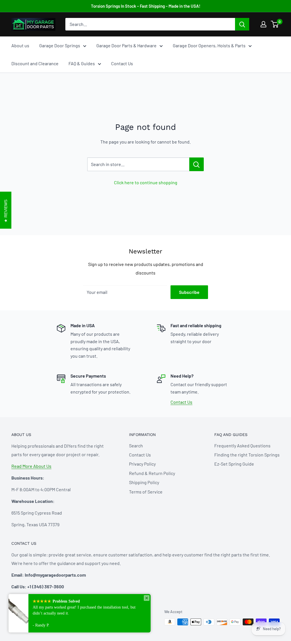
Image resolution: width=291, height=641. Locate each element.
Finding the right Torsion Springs (247, 454)
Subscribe (189, 292)
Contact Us (122, 63)
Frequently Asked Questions (242, 445)
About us (20, 45)
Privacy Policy (142, 463)
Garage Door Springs (59, 45)
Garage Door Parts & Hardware (126, 45)
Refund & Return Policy (152, 473)
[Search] (242, 24)
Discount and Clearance (35, 63)
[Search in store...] (196, 164)
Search (136, 445)
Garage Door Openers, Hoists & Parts (209, 45)
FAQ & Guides (81, 63)
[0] (274, 24)
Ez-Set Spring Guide (234, 463)
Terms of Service (146, 491)
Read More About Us (31, 466)
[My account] (263, 24)
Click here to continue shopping (145, 182)
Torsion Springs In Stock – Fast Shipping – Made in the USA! (145, 6)
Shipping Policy (144, 482)
